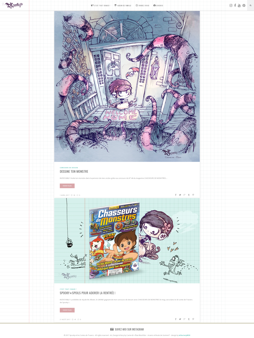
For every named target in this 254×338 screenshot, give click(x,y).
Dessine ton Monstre (74, 171)
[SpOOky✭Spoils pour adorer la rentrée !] (127, 240)
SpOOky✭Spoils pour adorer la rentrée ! (87, 292)
